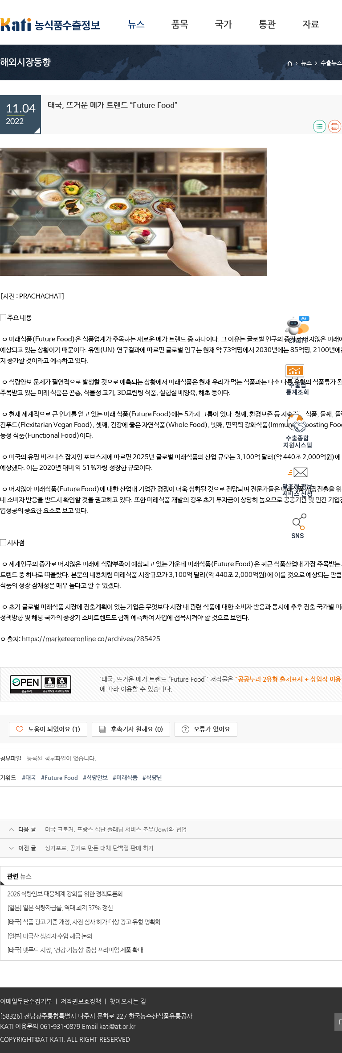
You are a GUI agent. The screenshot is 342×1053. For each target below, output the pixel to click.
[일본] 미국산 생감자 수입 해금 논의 (49, 936)
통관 (267, 24)
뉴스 (136, 24)
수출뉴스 (331, 63)
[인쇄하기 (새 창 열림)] (335, 126)
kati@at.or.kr (117, 1026)
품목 (179, 24)
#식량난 (152, 777)
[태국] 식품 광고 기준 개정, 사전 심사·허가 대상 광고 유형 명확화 (83, 921)
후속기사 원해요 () (137, 729)
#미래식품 (125, 777)
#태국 (29, 777)
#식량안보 (95, 777)
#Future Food (59, 777)
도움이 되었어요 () (54, 729)
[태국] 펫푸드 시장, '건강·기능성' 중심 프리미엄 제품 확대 (75, 950)
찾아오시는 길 (128, 1001)
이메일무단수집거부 (26, 1001)
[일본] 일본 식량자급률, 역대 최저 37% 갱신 (60, 907)
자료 (310, 24)
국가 (223, 24)
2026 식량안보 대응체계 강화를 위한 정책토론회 (64, 893)
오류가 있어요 (212, 729)
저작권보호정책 (81, 1001)
